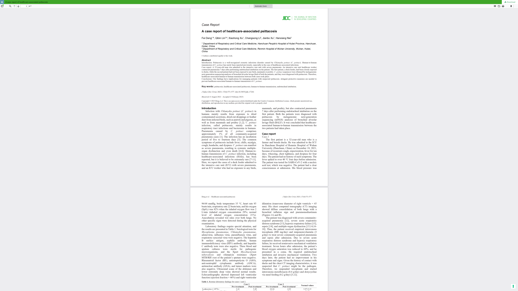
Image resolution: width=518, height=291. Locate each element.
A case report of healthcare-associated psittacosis (26, 2)
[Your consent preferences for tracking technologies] (513, 286)
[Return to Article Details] (2, 2)
